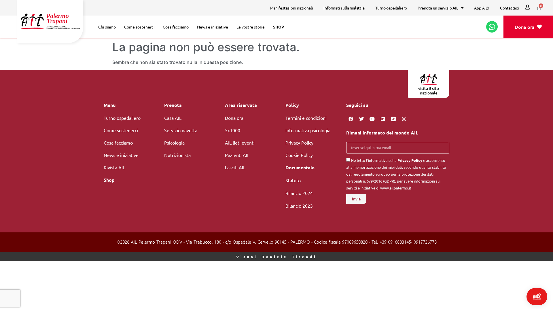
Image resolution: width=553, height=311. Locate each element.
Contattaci (509, 7)
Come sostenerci (139, 26)
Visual (276, 256)
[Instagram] (404, 119)
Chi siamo (107, 26)
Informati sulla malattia (343, 7)
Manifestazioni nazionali (291, 7)
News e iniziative (212, 26)
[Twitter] (361, 119)
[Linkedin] (382, 119)
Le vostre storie (250, 26)
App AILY (481, 7)
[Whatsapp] (492, 27)
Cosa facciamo (176, 26)
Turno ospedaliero (391, 7)
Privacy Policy (409, 160)
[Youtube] (372, 119)
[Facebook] (350, 119)
